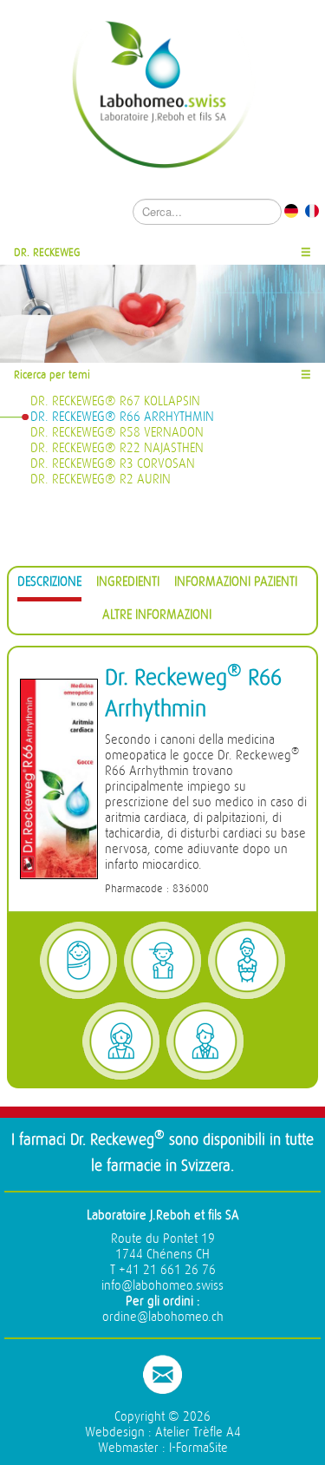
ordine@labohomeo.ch (163, 1317)
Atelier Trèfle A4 (198, 1432)
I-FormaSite (198, 1448)
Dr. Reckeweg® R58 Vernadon (117, 432)
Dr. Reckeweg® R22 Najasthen (117, 448)
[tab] (49, 584)
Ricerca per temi (52, 374)
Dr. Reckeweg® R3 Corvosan (112, 464)
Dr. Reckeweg (47, 252)
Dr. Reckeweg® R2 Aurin (100, 479)
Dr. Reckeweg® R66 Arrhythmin (122, 417)
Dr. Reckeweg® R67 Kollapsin (115, 401)
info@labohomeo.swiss (162, 1285)
